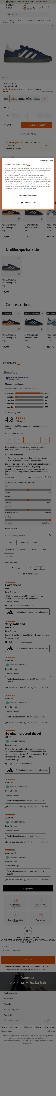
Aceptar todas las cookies (28, 203)
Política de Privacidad (30, 188)
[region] (28, 184)
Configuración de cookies (28, 195)
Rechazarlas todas (46, 161)
